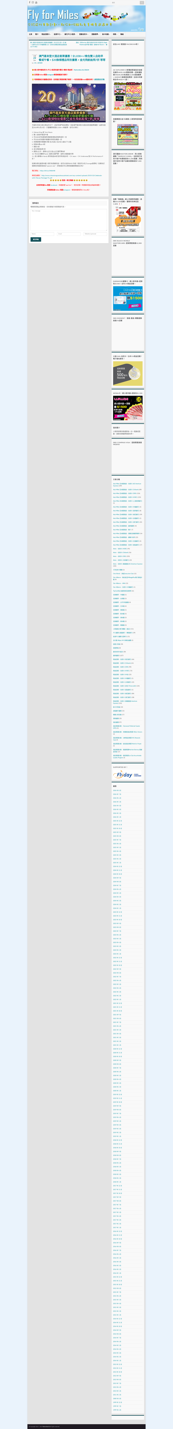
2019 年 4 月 (117, 1125)
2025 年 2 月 (117, 859)
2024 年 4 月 (117, 897)
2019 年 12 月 (117, 1094)
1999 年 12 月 (117, 1402)
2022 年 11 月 (117, 961)
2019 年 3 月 (117, 1129)
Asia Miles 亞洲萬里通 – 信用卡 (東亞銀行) (126, 514)
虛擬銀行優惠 (117, 711)
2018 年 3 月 (117, 1174)
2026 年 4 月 (117, 805)
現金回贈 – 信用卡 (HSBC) (121, 671)
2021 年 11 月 (117, 1007)
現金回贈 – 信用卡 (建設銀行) (122, 690)
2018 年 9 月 (117, 1151)
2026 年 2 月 (117, 813)
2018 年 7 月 (117, 1159)
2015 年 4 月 (117, 1303)
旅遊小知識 (116, 644)
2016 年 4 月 (117, 1262)
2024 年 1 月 (117, 908)
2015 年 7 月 (117, 1292)
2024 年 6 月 (117, 889)
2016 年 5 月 (117, 1258)
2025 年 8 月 (117, 836)
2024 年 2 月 (117, 904)
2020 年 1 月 (117, 1091)
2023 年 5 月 (117, 938)
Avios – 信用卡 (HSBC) (120, 549)
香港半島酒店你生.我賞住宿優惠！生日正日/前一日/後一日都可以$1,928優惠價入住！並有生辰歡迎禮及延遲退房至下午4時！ (48, 45)
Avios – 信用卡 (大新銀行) (121, 560)
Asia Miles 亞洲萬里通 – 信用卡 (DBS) (124, 493)
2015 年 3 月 (117, 1307)
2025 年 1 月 (117, 862)
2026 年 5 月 (117, 802)
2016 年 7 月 (117, 1250)
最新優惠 (40, 63)
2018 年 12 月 (117, 1140)
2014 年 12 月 (117, 1319)
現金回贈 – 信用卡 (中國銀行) (122, 678)
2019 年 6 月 (117, 1117)
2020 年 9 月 (117, 1060)
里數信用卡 (83, 34)
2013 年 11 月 (117, 1368)
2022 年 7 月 (117, 977)
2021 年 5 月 (117, 1030)
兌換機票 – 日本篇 (119, 606)
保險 (115, 34)
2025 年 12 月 (117, 821)
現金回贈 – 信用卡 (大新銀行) (122, 682)
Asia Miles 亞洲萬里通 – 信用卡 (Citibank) (126, 489)
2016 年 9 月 (117, 1243)
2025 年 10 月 (117, 828)
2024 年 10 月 (117, 874)
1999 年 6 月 (117, 1410)
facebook (54, 185)
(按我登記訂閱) (99, 79)
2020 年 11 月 (117, 1053)
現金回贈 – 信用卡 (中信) (121, 674)
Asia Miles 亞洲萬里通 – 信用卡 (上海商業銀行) (127, 501)
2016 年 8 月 (117, 1246)
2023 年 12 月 (117, 912)
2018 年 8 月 (117, 1155)
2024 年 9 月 (117, 878)
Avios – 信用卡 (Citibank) (120, 552)
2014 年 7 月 (117, 1338)
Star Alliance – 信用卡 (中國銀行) (123, 587)
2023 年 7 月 (117, 931)
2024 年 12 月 (117, 866)
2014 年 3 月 (117, 1353)
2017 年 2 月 (117, 1224)
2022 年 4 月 (117, 988)
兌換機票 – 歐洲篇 (119, 614)
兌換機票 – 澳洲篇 (119, 617)
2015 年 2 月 (117, 1311)
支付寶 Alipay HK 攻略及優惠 (122, 640)
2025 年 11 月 (117, 824)
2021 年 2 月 (117, 1041)
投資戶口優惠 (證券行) (120, 636)
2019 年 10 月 (117, 1102)
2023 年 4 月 (117, 942)
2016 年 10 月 (117, 1239)
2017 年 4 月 (117, 1216)
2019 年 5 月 (117, 1121)
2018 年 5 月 (117, 1167)
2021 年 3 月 (117, 1037)
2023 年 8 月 (117, 927)
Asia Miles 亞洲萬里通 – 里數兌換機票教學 (126, 533)
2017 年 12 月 (117, 1186)
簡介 (36, 34)
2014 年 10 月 (117, 1326)
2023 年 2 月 (117, 950)
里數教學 (95, 34)
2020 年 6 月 (117, 1072)
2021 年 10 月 (117, 1011)
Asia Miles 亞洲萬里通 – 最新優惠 (123, 526)
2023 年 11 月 (117, 916)
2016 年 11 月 (117, 1235)
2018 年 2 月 (117, 1178)
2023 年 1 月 (117, 954)
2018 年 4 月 (117, 1170)
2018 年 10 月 (117, 1148)
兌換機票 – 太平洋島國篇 (121, 602)
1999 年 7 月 (117, 1406)
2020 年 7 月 (117, 1068)
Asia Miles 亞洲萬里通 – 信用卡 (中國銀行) (126, 507)
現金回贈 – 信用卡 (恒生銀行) (122, 659)
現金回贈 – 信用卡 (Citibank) (122, 663)
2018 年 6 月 (117, 1163)
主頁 (30, 34)
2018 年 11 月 (117, 1144)
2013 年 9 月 (117, 1376)
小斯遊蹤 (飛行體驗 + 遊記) (121, 629)
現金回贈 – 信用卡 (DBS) (121, 667)
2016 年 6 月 (117, 1254)
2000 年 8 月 (117, 1398)
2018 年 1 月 (117, 1182)
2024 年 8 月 (117, 881)
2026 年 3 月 (117, 809)
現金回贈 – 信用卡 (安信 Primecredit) (124, 686)
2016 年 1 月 (117, 1273)
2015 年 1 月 (117, 1315)
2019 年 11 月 (117, 1098)
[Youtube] (36, 2)
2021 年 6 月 (117, 1026)
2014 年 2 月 (117, 1357)
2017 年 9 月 (117, 1197)
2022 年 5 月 (117, 984)
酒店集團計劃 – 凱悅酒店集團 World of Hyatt (127, 744)
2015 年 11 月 (117, 1281)
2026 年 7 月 (117, 794)
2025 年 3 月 (117, 855)
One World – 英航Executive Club (123, 573)
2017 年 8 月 (117, 1201)
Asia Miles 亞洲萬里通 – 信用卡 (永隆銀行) (126, 518)
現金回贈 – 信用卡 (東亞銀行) (122, 693)
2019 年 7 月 (117, 1113)
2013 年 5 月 (117, 1391)
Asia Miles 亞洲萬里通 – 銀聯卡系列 (124, 537)
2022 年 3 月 (117, 992)
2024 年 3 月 (117, 900)
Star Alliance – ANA (119, 583)
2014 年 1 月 (117, 1360)
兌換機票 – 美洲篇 (119, 621)
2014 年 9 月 (117, 1330)
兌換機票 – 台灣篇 (119, 598)
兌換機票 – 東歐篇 (119, 610)
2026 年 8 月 (117, 790)
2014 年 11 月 (117, 1322)
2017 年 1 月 (117, 1227)
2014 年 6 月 (117, 1341)
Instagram (50, 75)
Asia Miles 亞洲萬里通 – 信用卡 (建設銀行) (126, 545)
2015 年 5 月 (117, 1300)
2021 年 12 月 (117, 1003)
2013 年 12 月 (117, 1364)
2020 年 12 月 (117, 1049)
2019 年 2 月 (117, 1132)
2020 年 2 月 (117, 1087)
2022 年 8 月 (117, 973)
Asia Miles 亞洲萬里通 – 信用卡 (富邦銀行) (126, 511)
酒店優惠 (116, 722)
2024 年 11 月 (117, 870)
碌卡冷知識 (116, 707)
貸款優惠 (116, 718)
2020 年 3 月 (117, 1083)
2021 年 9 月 (117, 1015)
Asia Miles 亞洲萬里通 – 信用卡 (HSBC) (125, 497)
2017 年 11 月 (117, 1189)
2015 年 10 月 (117, 1284)
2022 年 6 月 (117, 980)
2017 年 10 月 (117, 1193)
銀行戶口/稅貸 (70, 34)
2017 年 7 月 (117, 1205)
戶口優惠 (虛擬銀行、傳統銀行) (123, 633)
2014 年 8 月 (117, 1334)
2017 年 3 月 (117, 1220)
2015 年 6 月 (117, 1296)
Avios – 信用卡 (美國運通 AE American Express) (127, 564)
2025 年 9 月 (117, 832)
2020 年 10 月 (117, 1056)
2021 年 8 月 (117, 1018)
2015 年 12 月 (117, 1277)
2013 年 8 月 (117, 1379)
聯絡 (122, 34)
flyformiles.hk (46, 1426)
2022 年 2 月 (117, 996)
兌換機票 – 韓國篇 (119, 625)
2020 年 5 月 (117, 1075)
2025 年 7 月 (117, 840)
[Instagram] (33, 2)
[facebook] (29, 2)
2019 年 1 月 (117, 1136)
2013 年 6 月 (117, 1387)
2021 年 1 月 (117, 1045)
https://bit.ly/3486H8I (47, 171)
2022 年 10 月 (117, 965)
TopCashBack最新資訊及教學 (122, 591)
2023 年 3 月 (117, 946)
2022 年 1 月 (117, 999)
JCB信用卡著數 (118, 570)
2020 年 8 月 (117, 1064)
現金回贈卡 (46, 34)
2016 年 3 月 (117, 1265)
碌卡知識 (105, 34)
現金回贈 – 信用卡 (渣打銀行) (122, 697)
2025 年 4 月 (117, 851)
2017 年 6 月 (117, 1208)
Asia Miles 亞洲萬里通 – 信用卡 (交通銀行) (126, 541)
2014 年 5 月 (117, 1345)
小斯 (35, 63)
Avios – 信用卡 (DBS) (119, 556)
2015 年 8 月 (117, 1288)
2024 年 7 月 (117, 885)
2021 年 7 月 (117, 1022)
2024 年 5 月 (117, 893)
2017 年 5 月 (117, 1212)
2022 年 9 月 (117, 969)
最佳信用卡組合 (118, 652)
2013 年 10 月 (117, 1372)
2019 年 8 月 (117, 1110)
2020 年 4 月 (117, 1079)
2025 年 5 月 (117, 847)
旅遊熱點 (116, 648)
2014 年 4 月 (117, 1349)
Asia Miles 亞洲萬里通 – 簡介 (122, 530)
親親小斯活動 (117, 714)
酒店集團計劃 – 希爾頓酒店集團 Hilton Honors (127, 732)
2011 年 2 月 (117, 1395)
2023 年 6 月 (117, 935)
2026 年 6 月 (117, 798)
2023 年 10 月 (117, 919)
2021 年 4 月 (117, 1034)
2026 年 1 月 (117, 817)
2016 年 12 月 (117, 1231)
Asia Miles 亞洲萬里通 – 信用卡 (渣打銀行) (126, 522)
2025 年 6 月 (117, 843)
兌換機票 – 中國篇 (119, 595)
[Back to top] (168, 1424)
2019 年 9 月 (117, 1106)
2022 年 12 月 (117, 958)
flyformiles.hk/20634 (81, 70)
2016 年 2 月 (117, 1269)
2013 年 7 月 (117, 1383)
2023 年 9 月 (117, 923)
